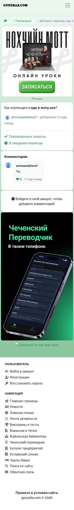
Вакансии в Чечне (23, 430)
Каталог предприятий (26, 448)
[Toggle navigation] (68, 5)
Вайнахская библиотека (27, 436)
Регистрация (19, 377)
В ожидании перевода (25, 143)
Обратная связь (21, 471)
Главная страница (23, 400)
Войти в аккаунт (21, 371)
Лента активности (23, 418)
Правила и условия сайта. (37, 492)
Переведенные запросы (27, 136)
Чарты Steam (19, 460)
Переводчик (23, 20)
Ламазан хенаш (21, 412)
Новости (16, 406)
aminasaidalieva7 (24, 117)
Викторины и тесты (24, 424)
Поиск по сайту (21, 465)
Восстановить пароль (26, 383)
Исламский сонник (23, 454)
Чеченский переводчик (27, 442)
